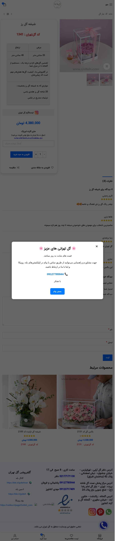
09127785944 (55, 274)
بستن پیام (57, 291)
